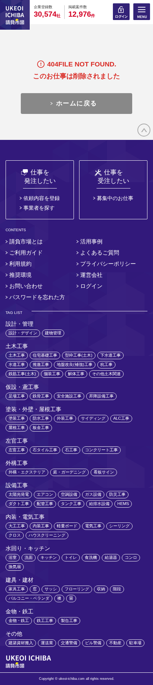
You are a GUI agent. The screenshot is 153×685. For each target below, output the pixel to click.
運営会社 (91, 275)
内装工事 (41, 526)
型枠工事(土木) (78, 355)
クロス (15, 535)
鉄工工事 (45, 620)
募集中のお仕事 (115, 198)
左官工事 (17, 450)
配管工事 (45, 503)
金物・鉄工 (19, 620)
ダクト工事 (19, 503)
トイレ (71, 557)
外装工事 (65, 418)
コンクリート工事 (101, 450)
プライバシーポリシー (108, 263)
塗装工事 (17, 418)
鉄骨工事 (41, 396)
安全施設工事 (69, 396)
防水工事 (41, 418)
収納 (101, 589)
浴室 (13, 557)
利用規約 (20, 263)
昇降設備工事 (101, 396)
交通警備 (69, 642)
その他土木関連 (106, 373)
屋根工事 (17, 427)
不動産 (115, 642)
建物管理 (53, 333)
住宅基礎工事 (45, 355)
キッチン (48, 557)
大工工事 (17, 526)
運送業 (47, 642)
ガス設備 (93, 494)
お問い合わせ (26, 286)
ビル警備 (93, 642)
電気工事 (93, 526)
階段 (117, 589)
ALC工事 (121, 418)
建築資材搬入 (21, 642)
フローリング (77, 589)
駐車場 (135, 642)
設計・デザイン (23, 333)
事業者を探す (39, 207)
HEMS (123, 503)
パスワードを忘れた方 (37, 297)
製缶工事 (69, 620)
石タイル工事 (45, 450)
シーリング (119, 526)
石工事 (71, 450)
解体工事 (76, 373)
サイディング (93, 418)
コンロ (131, 557)
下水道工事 (110, 355)
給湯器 (111, 557)
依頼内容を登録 (41, 198)
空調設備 (69, 494)
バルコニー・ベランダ (29, 598)
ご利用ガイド (26, 252)
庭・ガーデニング (69, 472)
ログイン (91, 286)
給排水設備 (99, 503)
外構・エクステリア (27, 472)
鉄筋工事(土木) (22, 373)
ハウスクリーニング (47, 535)
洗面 (29, 557)
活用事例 (91, 241)
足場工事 (17, 396)
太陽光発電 (19, 494)
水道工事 (17, 364)
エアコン (45, 494)
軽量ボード (67, 526)
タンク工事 (71, 503)
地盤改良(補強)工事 (74, 364)
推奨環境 (20, 275)
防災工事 (117, 494)
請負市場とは (26, 241)
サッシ (51, 589)
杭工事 (106, 364)
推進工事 (41, 364)
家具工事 (17, 589)
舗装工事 (52, 373)
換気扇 (15, 566)
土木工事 (17, 355)
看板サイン (104, 472)
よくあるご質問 (99, 252)
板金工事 (41, 427)
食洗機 (91, 557)
